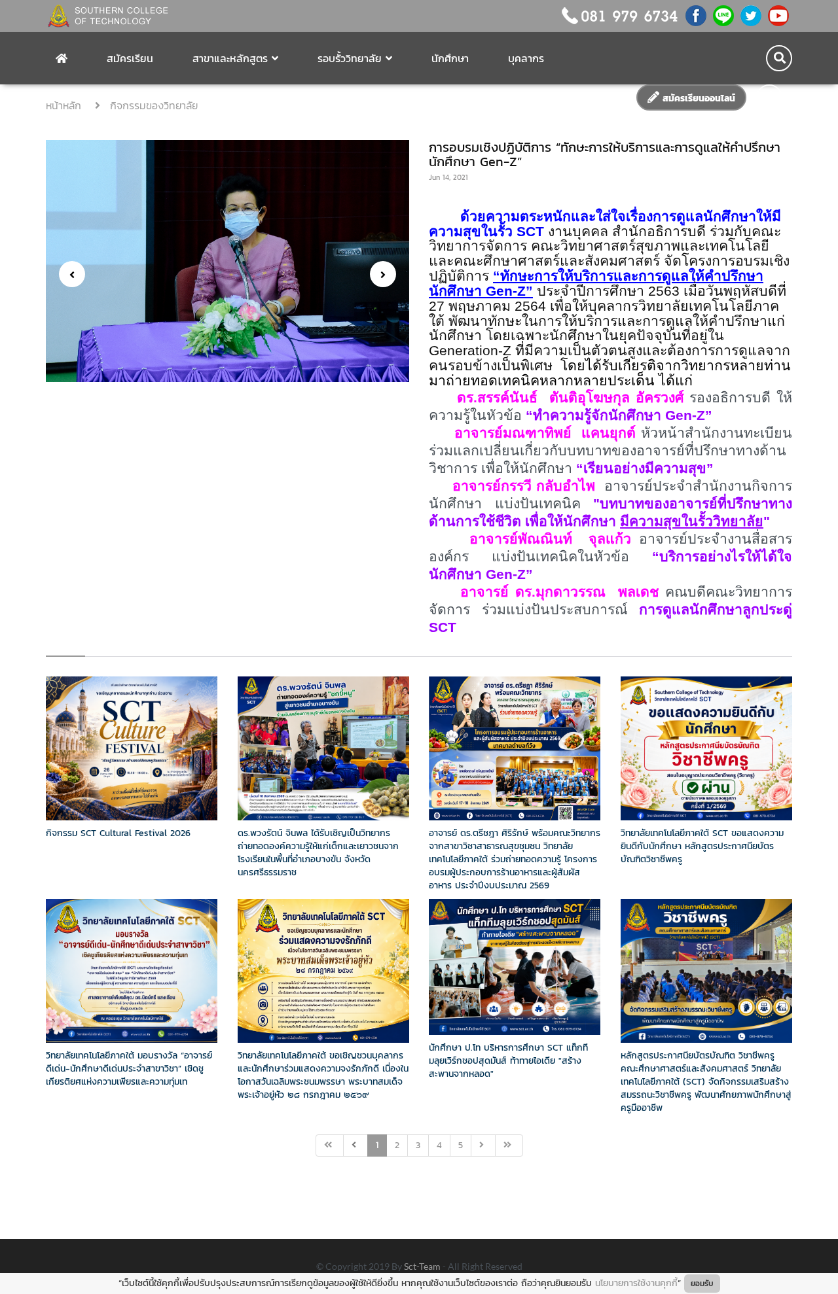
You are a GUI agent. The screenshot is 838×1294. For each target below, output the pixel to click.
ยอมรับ (702, 1283)
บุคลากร (526, 58)
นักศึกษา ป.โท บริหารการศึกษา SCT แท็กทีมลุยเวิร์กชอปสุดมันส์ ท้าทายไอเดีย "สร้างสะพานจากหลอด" (508, 1061)
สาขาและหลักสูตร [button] (230, 58)
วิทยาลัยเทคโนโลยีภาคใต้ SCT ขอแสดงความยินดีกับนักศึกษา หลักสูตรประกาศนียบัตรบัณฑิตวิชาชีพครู (702, 846)
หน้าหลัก (65, 105)
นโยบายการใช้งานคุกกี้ (636, 1283)
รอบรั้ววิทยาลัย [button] (350, 58)
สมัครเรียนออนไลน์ (697, 98)
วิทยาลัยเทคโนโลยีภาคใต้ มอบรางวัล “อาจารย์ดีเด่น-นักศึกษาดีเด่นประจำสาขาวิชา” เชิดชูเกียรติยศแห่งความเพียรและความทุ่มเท (129, 1069)
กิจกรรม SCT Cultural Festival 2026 (118, 833)
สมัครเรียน (130, 58)
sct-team (423, 1266)
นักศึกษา (450, 58)
